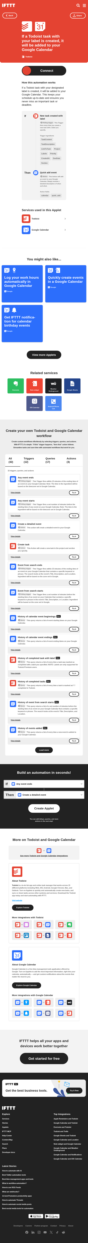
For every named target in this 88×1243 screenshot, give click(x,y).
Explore (6, 1114)
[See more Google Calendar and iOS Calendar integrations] (43, 1013)
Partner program (41, 1226)
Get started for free (44, 1058)
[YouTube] (45, 1232)
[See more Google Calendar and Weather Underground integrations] (65, 1002)
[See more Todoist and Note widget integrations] (65, 935)
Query (22, 620)
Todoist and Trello (61, 1131)
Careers (28, 1226)
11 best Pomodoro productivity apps (17, 1196)
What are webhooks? (10, 1192)
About (70, 1226)
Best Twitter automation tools (14, 1175)
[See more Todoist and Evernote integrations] (65, 924)
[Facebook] (27, 1232)
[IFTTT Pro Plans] (58, 616)
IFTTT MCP (6, 1131)
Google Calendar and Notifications (68, 1155)
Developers (18, 1226)
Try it (74, 493)
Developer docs (8, 1152)
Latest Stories (9, 1166)
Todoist (15, 885)
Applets (5, 1127)
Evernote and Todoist (62, 1127)
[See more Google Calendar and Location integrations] (22, 1002)
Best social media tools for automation (17, 1208)
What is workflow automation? (14, 1183)
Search (5, 1144)
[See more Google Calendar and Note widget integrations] (43, 1002)
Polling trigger (25, 481)
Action (22, 527)
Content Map (7, 1140)
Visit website (17, 900)
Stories (5, 1123)
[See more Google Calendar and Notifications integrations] (22, 1013)
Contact (53, 1226)
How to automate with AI (12, 1171)
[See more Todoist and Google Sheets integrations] (43, 935)
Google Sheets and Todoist (65, 1136)
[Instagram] (39, 1232)
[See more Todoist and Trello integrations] (22, 935)
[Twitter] (51, 1232)
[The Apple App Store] (36, 1216)
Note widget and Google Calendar (67, 1144)
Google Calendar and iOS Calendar (68, 1159)
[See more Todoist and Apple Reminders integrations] (22, 924)
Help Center (7, 1136)
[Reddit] (63, 1232)
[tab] (12, 460)
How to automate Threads (12, 1200)
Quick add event (48, 172)
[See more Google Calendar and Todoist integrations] (65, 1013)
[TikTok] (57, 1232)
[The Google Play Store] (52, 1216)
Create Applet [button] (44, 808)
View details (15, 493)
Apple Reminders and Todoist (66, 1119)
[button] (84, 5)
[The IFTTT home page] (8, 5)
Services (5, 1119)
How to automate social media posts (17, 1204)
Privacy (62, 1226)
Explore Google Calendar (26, 985)
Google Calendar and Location (66, 1140)
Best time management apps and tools (17, 1179)
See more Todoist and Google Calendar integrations (44, 856)
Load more (44, 750)
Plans (4, 1148)
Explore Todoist (22, 907)
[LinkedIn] (33, 1232)
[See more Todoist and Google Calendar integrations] (43, 924)
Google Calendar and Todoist (65, 1123)
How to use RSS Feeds (11, 1187)
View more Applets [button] (44, 354)
